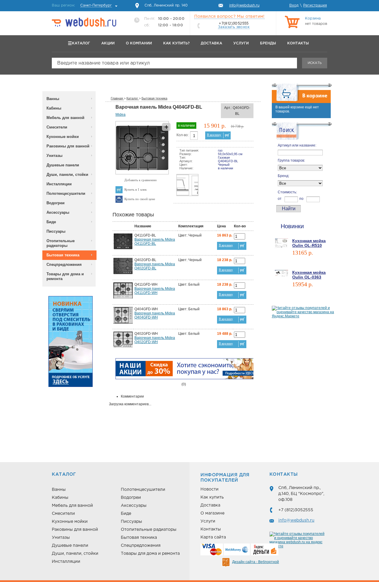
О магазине (212, 513)
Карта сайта (213, 537)
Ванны (52, 99)
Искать (315, 63)
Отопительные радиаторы (60, 243)
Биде (51, 222)
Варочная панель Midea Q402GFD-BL (154, 266)
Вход (293, 5)
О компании (139, 43)
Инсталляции (59, 184)
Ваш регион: (82, 5)
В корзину (214, 134)
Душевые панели (62, 165)
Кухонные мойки (62, 136)
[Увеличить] (142, 173)
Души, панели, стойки (67, 174)
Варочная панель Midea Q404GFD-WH (154, 315)
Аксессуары (57, 212)
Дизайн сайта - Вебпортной (255, 562)
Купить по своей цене (139, 199)
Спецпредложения (64, 264)
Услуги (241, 43)
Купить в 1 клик (135, 189)
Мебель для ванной (65, 117)
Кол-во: (182, 135)
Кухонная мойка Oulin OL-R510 (309, 243)
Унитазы (54, 155)
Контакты (298, 43)
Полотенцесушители (65, 193)
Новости (209, 489)
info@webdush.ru (296, 520)
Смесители (56, 127)
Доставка (211, 43)
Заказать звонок (234, 27)
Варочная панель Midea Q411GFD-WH (154, 291)
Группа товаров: (291, 160)
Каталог (81, 43)
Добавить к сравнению (140, 180)
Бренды (268, 43)
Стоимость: (287, 192)
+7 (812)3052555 (295, 510)
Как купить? (176, 43)
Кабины (53, 108)
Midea (120, 114)
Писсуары (55, 231)
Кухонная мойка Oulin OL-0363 (309, 274)
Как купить (212, 497)
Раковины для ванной (67, 146)
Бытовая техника (62, 255)
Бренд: (283, 176)
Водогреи (55, 203)
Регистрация (315, 5)
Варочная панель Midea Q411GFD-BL (154, 241)
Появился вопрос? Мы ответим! (229, 16)
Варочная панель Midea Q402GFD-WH (154, 340)
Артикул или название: (297, 145)
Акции (108, 43)
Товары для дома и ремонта (65, 276)
